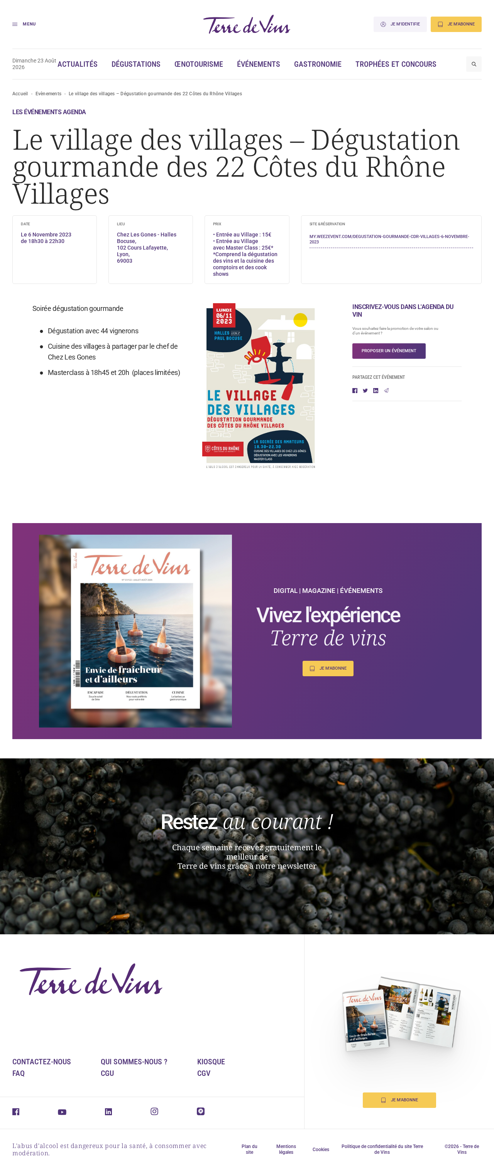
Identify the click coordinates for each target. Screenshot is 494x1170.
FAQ (18, 1073)
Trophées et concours (395, 64)
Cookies (321, 1149)
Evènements (48, 93)
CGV (203, 1073)
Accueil (20, 93)
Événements (258, 64)
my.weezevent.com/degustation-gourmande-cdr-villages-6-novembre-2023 (389, 239)
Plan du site (249, 1149)
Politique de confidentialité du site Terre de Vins (382, 1149)
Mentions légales (286, 1149)
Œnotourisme (198, 64)
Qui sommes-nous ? (134, 1061)
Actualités (78, 64)
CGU (107, 1073)
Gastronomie (318, 64)
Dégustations (136, 64)
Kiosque (211, 1061)
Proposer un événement (389, 350)
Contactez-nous (41, 1061)
